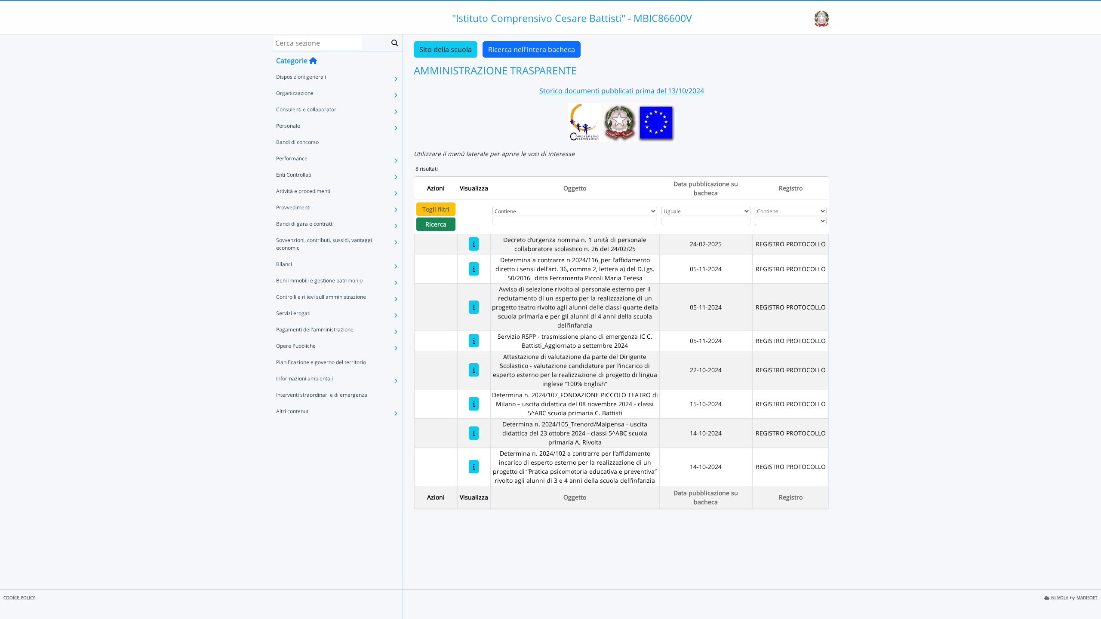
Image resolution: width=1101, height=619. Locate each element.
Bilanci (284, 264)
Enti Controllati (293, 174)
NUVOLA (1059, 598)
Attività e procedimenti (303, 191)
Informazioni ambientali (304, 378)
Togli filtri (435, 209)
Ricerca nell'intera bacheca (531, 49)
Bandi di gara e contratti (305, 223)
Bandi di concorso (297, 142)
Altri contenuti (293, 411)
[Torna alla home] (313, 60)
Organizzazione (295, 93)
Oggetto (574, 188)
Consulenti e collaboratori (307, 109)
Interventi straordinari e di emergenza (321, 394)
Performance (292, 158)
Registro (791, 188)
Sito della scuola (445, 49)
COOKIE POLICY (19, 598)
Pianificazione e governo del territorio (321, 362)
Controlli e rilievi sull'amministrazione (321, 296)
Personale (288, 125)
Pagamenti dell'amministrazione (315, 329)
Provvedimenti (293, 207)
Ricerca (435, 224)
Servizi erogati (293, 313)
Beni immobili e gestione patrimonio (319, 280)
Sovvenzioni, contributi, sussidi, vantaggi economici (324, 243)
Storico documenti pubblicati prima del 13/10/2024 (621, 90)
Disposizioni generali (301, 76)
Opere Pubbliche (296, 345)
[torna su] (1083, 593)
